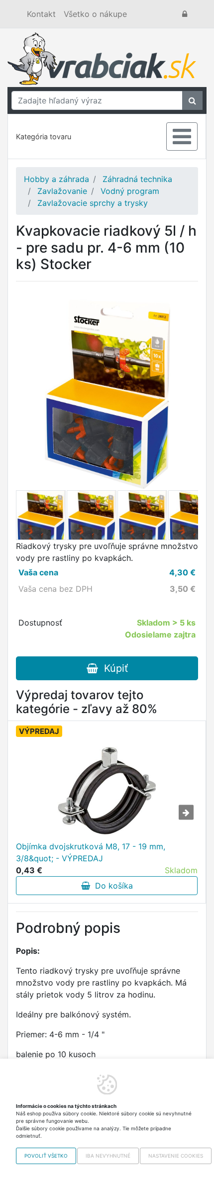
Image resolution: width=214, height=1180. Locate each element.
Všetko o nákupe (95, 14)
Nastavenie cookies (175, 1156)
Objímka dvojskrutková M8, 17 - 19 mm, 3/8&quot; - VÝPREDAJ (90, 852)
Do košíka (111, 886)
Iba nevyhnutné (108, 1156)
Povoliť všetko (46, 1156)
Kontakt (41, 14)
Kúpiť (113, 668)
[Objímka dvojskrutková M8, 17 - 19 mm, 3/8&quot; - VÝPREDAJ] (107, 790)
